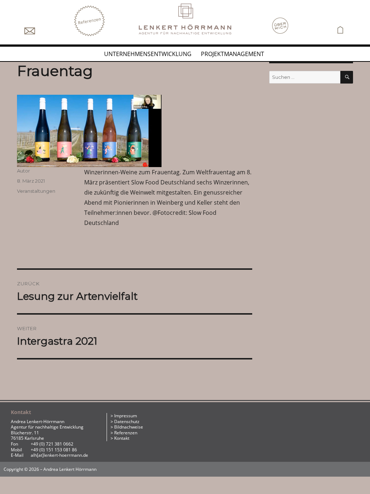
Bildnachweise (128, 427)
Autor (23, 171)
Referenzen (125, 433)
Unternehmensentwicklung (148, 54)
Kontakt (121, 438)
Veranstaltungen (36, 191)
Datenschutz (126, 421)
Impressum (125, 416)
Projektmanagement (232, 54)
